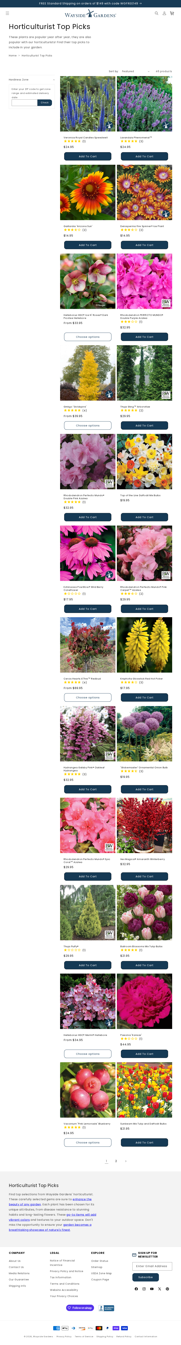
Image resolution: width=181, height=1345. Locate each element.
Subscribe (145, 1277)
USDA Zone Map (101, 1273)
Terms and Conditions (65, 1284)
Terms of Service (84, 1336)
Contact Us (16, 1267)
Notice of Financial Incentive (62, 1263)
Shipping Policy (105, 1336)
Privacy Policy (64, 1336)
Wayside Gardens (43, 1336)
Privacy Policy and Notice (66, 1271)
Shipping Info (17, 1286)
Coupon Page (100, 1279)
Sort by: (114, 71)
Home (13, 55)
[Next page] (126, 1161)
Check (45, 102)
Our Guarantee (19, 1279)
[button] (7, 13)
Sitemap (96, 1267)
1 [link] (106, 1161)
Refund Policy (123, 1336)
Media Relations (19, 1273)
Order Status (99, 1261)
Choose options (88, 337)
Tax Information (60, 1277)
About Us (15, 1261)
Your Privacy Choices (64, 1296)
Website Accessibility (64, 1290)
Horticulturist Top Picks (37, 55)
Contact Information (146, 1336)
